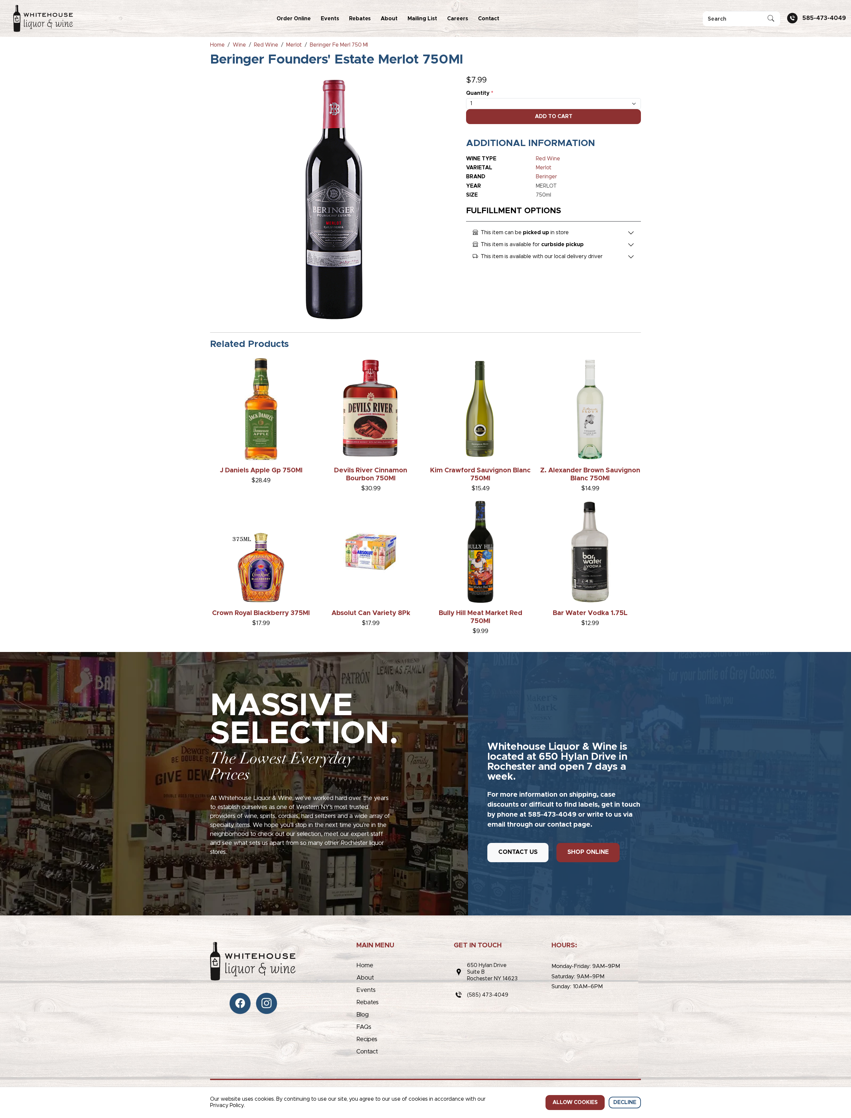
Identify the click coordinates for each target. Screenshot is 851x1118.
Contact (488, 18)
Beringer (546, 176)
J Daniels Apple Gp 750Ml (261, 470)
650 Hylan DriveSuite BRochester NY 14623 (492, 972)
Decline (624, 1102)
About (389, 18)
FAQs (363, 1027)
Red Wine (548, 158)
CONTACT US (518, 852)
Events (330, 18)
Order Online (294, 18)
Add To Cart (553, 116)
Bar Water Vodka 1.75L (590, 613)
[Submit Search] (771, 19)
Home (364, 966)
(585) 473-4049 (487, 995)
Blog (362, 1015)
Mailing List (422, 18)
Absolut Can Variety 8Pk (370, 613)
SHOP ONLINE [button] (588, 852)
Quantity (479, 93)
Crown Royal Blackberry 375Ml (261, 613)
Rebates (360, 18)
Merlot (543, 167)
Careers (457, 18)
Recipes (366, 1039)
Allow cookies (575, 1102)
